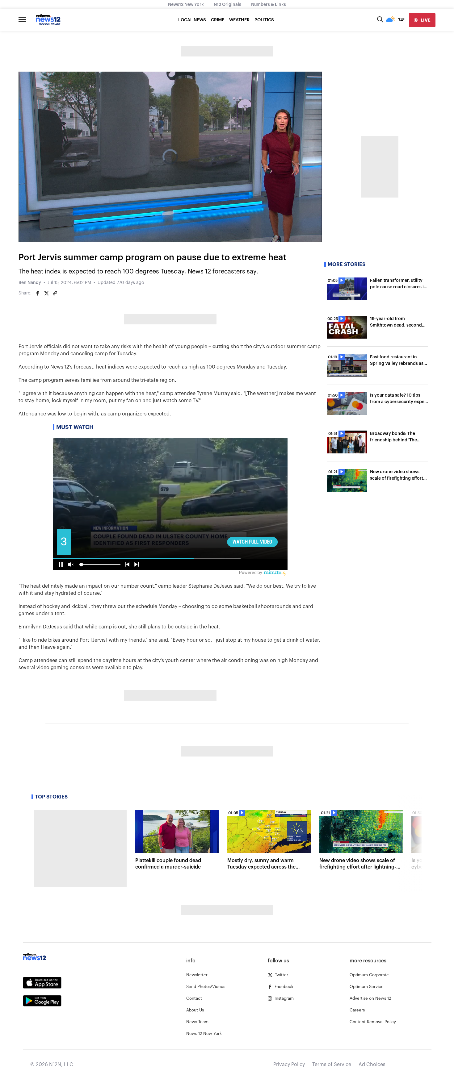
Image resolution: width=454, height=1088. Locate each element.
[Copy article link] (55, 293)
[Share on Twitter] (46, 293)
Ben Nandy (30, 283)
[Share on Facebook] (37, 293)
